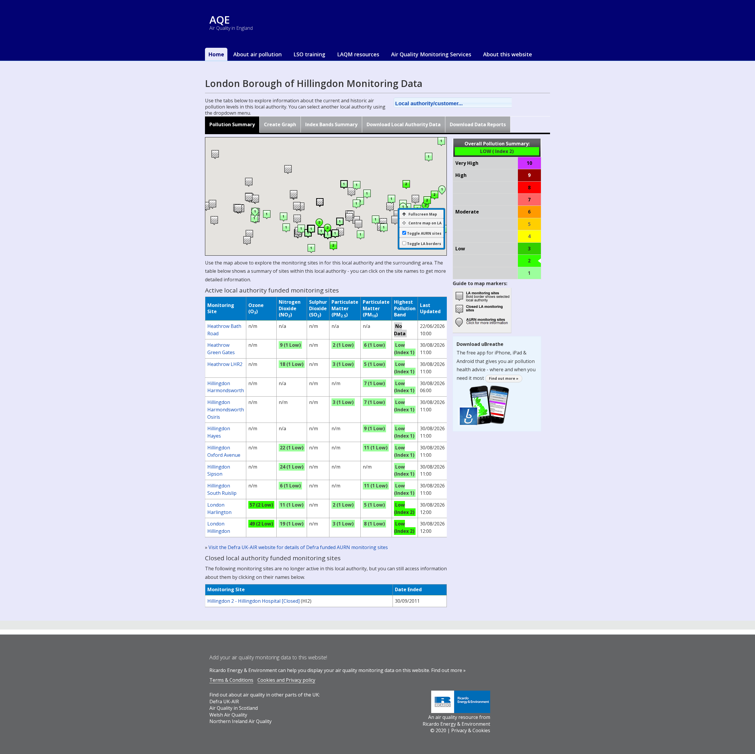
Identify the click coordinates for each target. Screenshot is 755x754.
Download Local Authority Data (404, 124)
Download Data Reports (478, 124)
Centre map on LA (424, 223)
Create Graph (280, 124)
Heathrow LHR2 (224, 364)
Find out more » (503, 378)
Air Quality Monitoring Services (431, 54)
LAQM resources (358, 54)
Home (216, 54)
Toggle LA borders (424, 244)
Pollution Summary (232, 124)
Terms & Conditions (231, 680)
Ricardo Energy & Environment (456, 724)
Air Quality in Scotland (233, 708)
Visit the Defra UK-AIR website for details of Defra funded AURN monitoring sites (298, 547)
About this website (507, 54)
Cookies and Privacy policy (286, 680)
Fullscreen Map (422, 214)
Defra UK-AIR (224, 701)
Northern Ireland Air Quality (240, 721)
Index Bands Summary (331, 124)
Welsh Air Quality (228, 715)
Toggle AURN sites (424, 233)
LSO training (309, 54)
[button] (460, 103)
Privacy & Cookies (470, 730)
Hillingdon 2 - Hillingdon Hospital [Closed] (253, 601)
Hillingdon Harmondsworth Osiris (225, 409)
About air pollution (257, 54)
